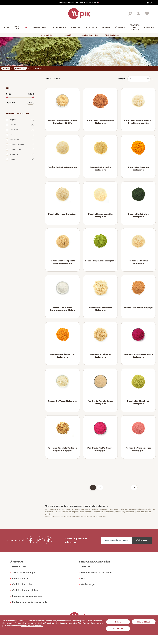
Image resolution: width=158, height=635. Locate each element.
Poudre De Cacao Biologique (138, 307)
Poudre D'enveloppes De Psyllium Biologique (62, 262)
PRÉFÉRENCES (143, 622)
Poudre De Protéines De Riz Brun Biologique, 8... (138, 121)
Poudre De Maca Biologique (62, 214)
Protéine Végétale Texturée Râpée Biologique (62, 449)
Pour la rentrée (46, 35)
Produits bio (20, 68)
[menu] (40, 540)
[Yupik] (79, 13)
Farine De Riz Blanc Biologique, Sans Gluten (62, 308)
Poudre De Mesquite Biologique (100, 168)
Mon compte (138, 13)
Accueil (6, 68)
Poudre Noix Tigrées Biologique (100, 355)
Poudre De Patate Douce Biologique (100, 402)
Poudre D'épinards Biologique (100, 260)
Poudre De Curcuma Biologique (138, 168)
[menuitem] (6, 27)
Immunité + (67, 35)
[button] (149, 3)
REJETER (118, 622)
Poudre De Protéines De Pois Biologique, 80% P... (62, 121)
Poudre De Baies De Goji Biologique (62, 355)
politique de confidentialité (31, 625)
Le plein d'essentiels (90, 35)
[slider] (7, 97)
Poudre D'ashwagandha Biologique (100, 215)
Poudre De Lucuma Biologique (138, 262)
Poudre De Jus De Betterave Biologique (138, 355)
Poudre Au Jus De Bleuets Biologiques (100, 449)
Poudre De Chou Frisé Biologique (138, 402)
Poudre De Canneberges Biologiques (138, 449)
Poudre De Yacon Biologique (62, 401)
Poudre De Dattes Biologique (62, 167)
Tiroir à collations (112, 35)
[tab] (20, 87)
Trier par (121, 79)
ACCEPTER (118, 628)
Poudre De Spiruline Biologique (138, 215)
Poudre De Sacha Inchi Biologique (100, 308)
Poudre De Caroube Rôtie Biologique (100, 121)
